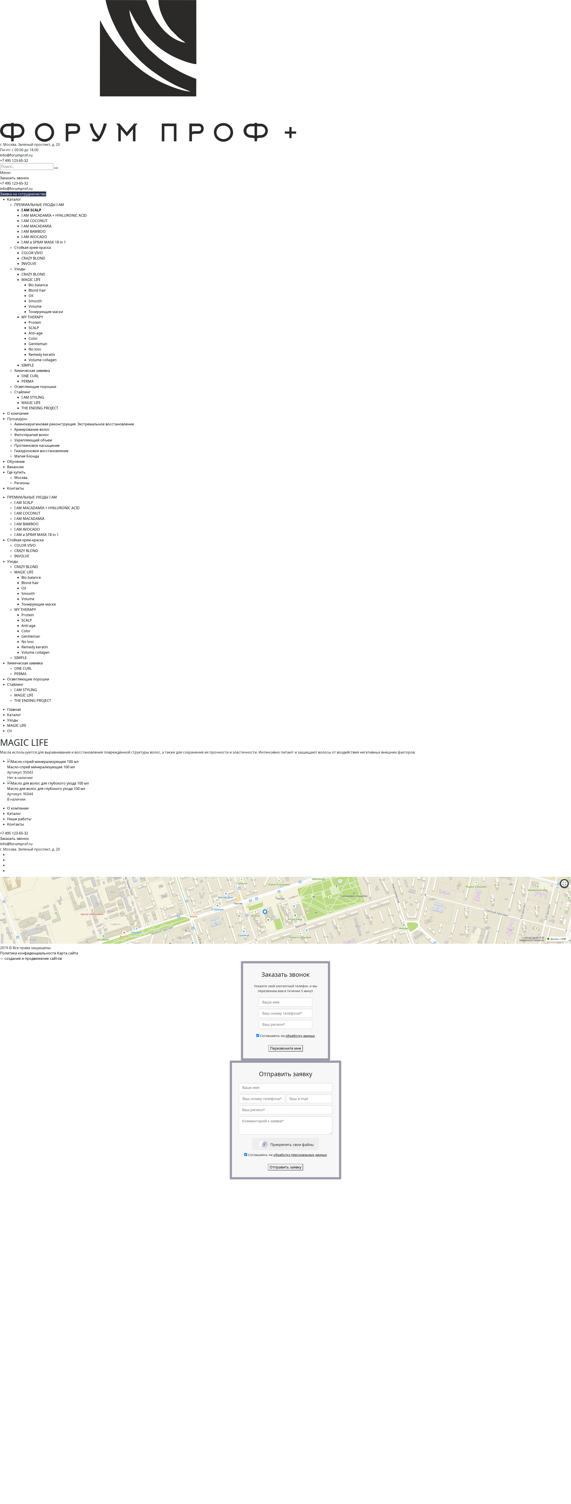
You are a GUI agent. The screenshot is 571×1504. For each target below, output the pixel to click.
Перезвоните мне (285, 1048)
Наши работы (19, 818)
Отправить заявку (285, 1167)
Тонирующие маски (46, 311)
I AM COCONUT (34, 220)
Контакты (15, 488)
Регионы (21, 482)
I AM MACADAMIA (36, 226)
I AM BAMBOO (33, 231)
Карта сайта (67, 953)
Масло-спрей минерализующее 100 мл (41, 766)
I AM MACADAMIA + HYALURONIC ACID (54, 215)
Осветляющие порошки (35, 386)
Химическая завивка (32, 370)
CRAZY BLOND (33, 258)
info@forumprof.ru (16, 155)
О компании (18, 413)
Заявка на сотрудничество (23, 194)
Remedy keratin (42, 354)
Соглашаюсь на (287, 1036)
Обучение (16, 461)
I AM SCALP (23, 502)
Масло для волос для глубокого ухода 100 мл (46, 788)
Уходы (19, 268)
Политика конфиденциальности (28, 953)
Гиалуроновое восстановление (41, 450)
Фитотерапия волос (31, 434)
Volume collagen (43, 359)
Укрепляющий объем (33, 440)
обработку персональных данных (300, 1155)
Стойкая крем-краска (32, 247)
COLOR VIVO (32, 252)
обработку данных (300, 1036)
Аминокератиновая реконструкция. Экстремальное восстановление (74, 424)
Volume (35, 306)
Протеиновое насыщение (37, 445)
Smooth (35, 301)
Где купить (16, 472)
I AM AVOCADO (34, 236)
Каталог (14, 199)
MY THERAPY (32, 317)
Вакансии (15, 466)
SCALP (34, 327)
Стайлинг (22, 391)
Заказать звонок (14, 177)
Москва (20, 477)
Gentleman (38, 343)
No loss (35, 349)
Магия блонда (26, 456)
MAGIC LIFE (31, 279)
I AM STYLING (32, 397)
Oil (31, 295)
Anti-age (36, 333)
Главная (14, 709)
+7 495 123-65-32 (14, 160)
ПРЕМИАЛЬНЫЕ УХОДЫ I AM (39, 204)
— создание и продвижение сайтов (31, 958)
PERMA (27, 381)
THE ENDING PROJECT (39, 408)
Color (33, 338)
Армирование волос (32, 429)
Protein (35, 322)
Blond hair (37, 290)
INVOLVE (28, 263)
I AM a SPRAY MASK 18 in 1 (43, 242)
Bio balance (38, 284)
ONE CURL (30, 375)
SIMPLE (27, 365)
